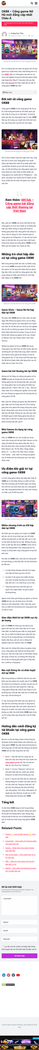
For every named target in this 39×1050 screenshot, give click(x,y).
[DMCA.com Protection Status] (8, 985)
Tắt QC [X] (36, 1038)
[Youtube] (18, 976)
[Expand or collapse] (35, 92)
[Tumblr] (13, 976)
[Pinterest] (8, 976)
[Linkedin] (3, 976)
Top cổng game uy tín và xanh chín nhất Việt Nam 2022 (18, 24)
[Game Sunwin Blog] (4, 3)
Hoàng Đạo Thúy (17, 33)
